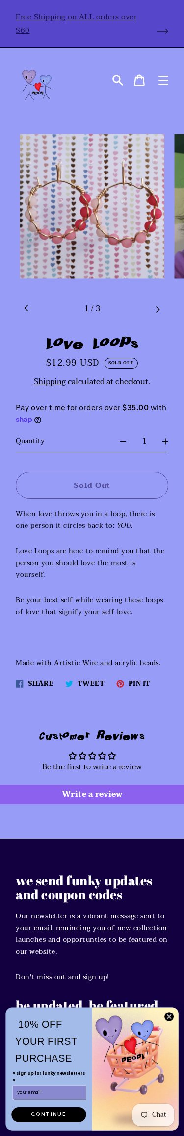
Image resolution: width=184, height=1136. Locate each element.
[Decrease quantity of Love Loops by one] (123, 441)
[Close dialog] (169, 1017)
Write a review (92, 794)
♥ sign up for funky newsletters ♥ (49, 1076)
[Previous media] (26, 309)
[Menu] (163, 80)
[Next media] (157, 309)
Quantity (30, 440)
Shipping (50, 382)
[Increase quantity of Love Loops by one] (165, 441)
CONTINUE (48, 1114)
